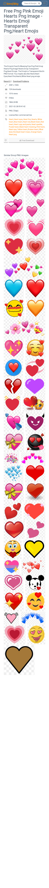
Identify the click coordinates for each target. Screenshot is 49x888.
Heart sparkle (37, 124)
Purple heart (14, 127)
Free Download (28, 140)
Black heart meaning (27, 127)
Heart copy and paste (22, 124)
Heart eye (13, 129)
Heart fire (27, 119)
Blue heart (18, 122)
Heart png (13, 134)
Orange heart (36, 132)
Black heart (35, 122)
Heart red (26, 122)
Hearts (34, 119)
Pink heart (41, 127)
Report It (7, 81)
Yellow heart (22, 129)
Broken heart (33, 129)
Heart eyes (18, 119)
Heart (11, 119)
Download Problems (21, 81)
